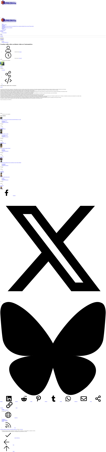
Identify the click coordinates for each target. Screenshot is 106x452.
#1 (2, 84)
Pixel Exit (21, 429)
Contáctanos (2, 39)
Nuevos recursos (27, 26)
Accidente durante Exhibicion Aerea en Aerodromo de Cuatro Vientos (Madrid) (10, 162)
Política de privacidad (5, 420)
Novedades (3, 25)
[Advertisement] (25, 11)
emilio (1, 157)
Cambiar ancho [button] (4, 411)
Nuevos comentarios (9, 27)
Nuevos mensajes (4, 24)
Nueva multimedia (13, 26)
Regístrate (1, 36)
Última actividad (31, 26)
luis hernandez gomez (5, 135)
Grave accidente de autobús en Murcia (5, 148)
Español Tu (16, 417)
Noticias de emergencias (5, 122)
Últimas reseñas (4, 29)
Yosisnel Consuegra (3, 128)
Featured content (4, 26)
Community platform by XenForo (8, 429)
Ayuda (3, 421)
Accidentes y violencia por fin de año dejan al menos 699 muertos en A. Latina (10, 119)
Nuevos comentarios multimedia (20, 26)
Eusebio (3, 178)
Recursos (3, 28)
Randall (1, 66)
